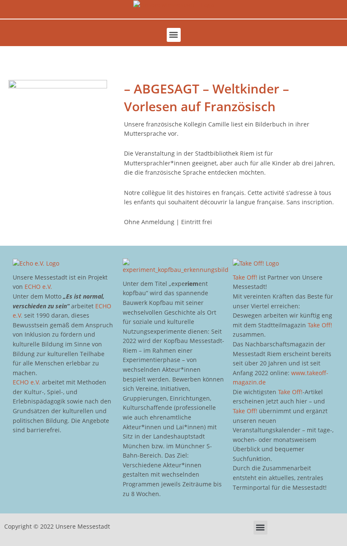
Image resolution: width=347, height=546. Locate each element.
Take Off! (245, 277)
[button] (174, 35)
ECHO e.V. (38, 287)
